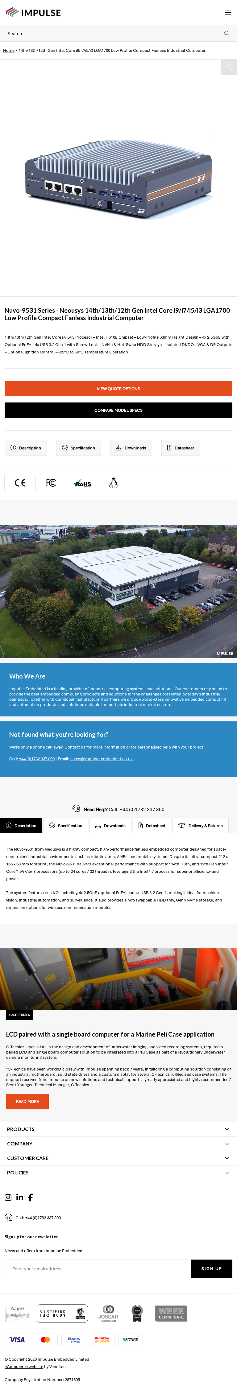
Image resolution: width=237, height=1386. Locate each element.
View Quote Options (118, 388)
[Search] (227, 33)
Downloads (135, 448)
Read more (27, 1101)
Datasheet (184, 448)
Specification (83, 448)
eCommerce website (24, 1366)
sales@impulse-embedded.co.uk (101, 758)
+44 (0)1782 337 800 (37, 758)
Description (30, 448)
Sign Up (212, 1268)
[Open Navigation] (228, 12)
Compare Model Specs (118, 410)
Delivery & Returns (206, 825)
